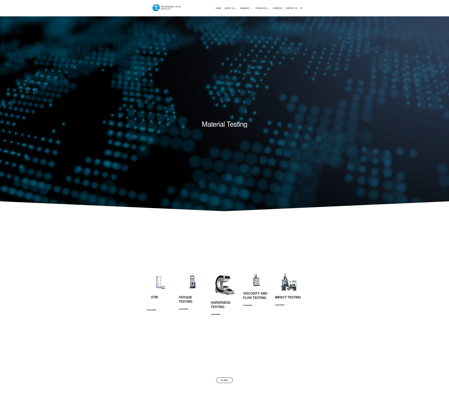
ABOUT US (229, 8)
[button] (153, 310)
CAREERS (277, 8)
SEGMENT (245, 8)
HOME (218, 8)
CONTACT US (292, 8)
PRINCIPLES (261, 8)
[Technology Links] (167, 8)
